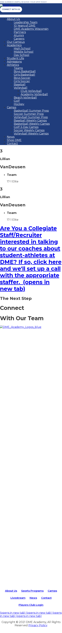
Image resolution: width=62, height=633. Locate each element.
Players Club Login (31, 604)
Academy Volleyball (34, 94)
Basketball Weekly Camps (32, 123)
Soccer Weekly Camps (29, 130)
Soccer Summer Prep (29, 114)
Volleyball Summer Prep (31, 117)
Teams (18, 68)
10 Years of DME (24, 25)
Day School (21, 55)
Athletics (13, 64)
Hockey (19, 104)
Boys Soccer (22, 78)
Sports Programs (32, 590)
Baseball (19, 84)
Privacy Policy (37, 625)
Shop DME (14, 140)
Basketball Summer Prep (31, 110)
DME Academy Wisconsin (31, 28)
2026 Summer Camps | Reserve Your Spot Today (23, 2)
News (10, 136)
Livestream (18, 597)
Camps (11, 107)
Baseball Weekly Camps (30, 120)
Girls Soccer (22, 81)
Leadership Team (25, 22)
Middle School (23, 51)
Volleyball (20, 87)
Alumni (19, 35)
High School (22, 48)
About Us (13, 19)
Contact (12, 143)
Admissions (14, 61)
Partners (20, 32)
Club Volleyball (31, 91)
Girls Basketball (24, 74)
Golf (17, 100)
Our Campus (16, 42)
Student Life (15, 58)
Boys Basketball (25, 71)
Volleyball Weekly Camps (31, 133)
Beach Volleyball (25, 97)
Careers (19, 38)
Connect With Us (11, 9)
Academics (14, 45)
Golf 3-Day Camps (26, 127)
